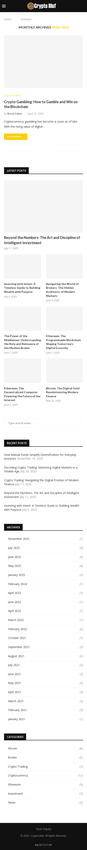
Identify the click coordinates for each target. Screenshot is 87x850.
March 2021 (16, 701)
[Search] (83, 6)
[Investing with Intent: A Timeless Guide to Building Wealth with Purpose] (22, 266)
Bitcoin (45, 748)
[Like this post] (35, 145)
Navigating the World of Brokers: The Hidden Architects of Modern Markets (62, 289)
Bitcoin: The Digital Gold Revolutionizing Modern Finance (63, 392)
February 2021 (17, 710)
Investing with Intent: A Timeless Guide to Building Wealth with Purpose (22, 287)
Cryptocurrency (45, 775)
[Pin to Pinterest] (48, 145)
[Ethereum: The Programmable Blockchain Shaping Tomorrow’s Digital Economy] (64, 318)
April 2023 (14, 593)
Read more (14, 136)
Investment (45, 793)
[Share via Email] (52, 145)
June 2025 (14, 557)
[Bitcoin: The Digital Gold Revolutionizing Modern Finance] (64, 370)
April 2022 (14, 611)
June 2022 (14, 602)
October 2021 (17, 638)
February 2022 (17, 629)
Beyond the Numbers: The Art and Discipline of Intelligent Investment (42, 240)
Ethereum (45, 784)
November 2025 (18, 539)
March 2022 (16, 620)
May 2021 (14, 683)
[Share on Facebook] (40, 145)
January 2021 (16, 719)
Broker (45, 757)
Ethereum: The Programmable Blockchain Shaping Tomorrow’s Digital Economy (63, 342)
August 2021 (16, 656)
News (45, 802)
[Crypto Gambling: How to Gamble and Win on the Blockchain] (43, 61)
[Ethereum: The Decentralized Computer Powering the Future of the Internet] (22, 370)
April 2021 (14, 692)
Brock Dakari (14, 113)
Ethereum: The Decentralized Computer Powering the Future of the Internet (22, 394)
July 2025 (14, 548)
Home (7, 19)
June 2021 (14, 674)
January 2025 (16, 575)
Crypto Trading (45, 766)
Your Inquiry (43, 829)
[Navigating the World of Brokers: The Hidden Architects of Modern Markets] (64, 266)
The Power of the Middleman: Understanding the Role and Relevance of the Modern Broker (22, 342)
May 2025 (14, 566)
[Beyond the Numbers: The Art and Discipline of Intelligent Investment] (43, 206)
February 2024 (17, 584)
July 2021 (14, 665)
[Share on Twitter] (44, 145)
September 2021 (19, 647)
